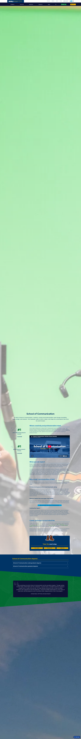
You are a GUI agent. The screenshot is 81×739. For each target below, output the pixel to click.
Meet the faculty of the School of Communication (49, 505)
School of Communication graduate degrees (25, 566)
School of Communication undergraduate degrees (27, 563)
